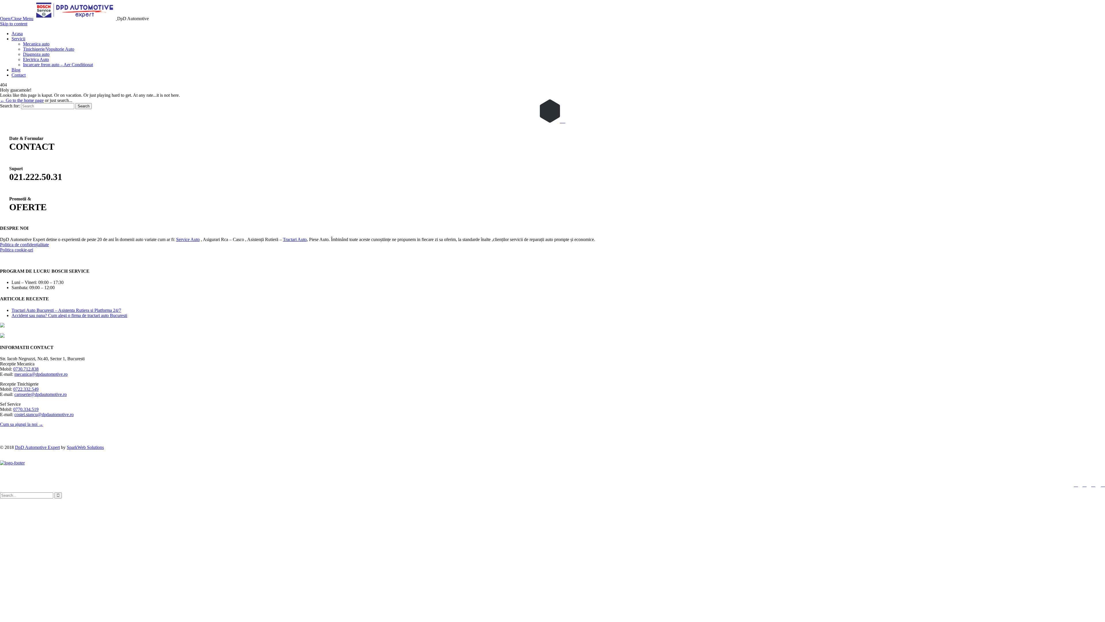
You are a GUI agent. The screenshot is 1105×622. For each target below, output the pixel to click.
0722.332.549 (26, 389)
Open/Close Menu (16, 18)
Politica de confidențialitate (24, 244)
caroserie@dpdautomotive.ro (40, 394)
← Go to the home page (22, 100)
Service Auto (188, 239)
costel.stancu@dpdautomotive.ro (44, 414)
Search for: (10, 105)
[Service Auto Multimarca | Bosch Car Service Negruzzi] (76, 18)
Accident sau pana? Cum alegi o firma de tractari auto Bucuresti (69, 315)
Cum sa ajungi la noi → (21, 424)
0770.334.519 (26, 409)
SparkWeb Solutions (85, 447)
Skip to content (13, 23)
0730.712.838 (26, 369)
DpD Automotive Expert (37, 447)
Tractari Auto (295, 239)
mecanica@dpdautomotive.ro (41, 374)
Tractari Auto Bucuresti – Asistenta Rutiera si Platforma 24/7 (66, 310)
